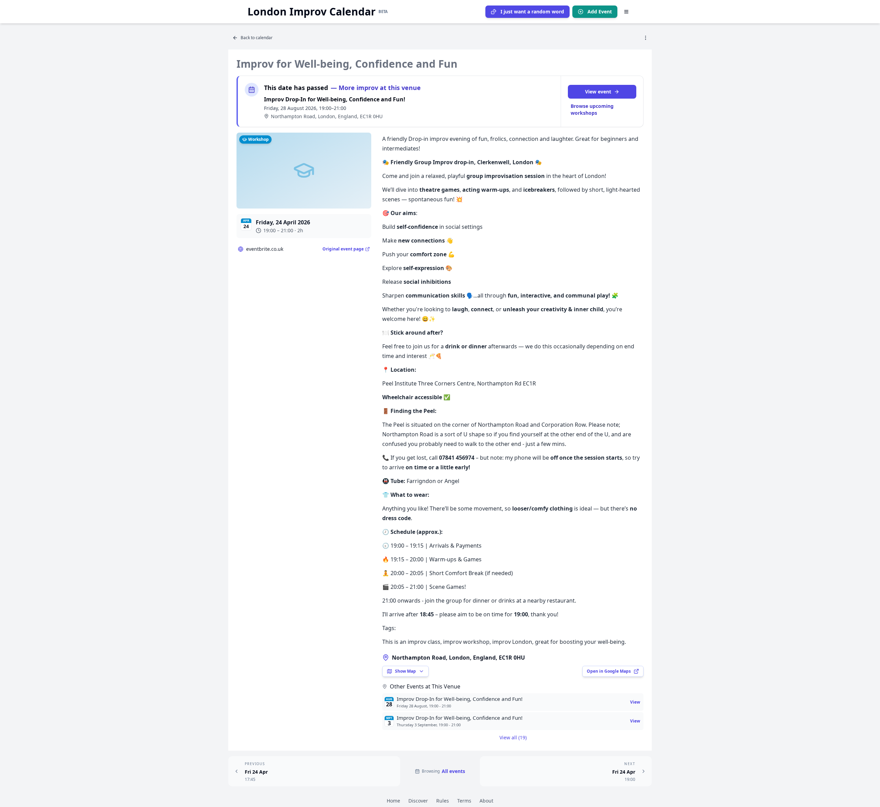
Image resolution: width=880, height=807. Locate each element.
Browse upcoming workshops (592, 109)
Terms (464, 800)
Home (393, 800)
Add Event (599, 11)
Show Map (405, 671)
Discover (418, 800)
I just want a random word (532, 11)
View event (598, 91)
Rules (442, 800)
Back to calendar (257, 38)
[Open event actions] (645, 38)
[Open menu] (626, 11)
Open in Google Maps (609, 671)
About (486, 800)
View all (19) (513, 737)
